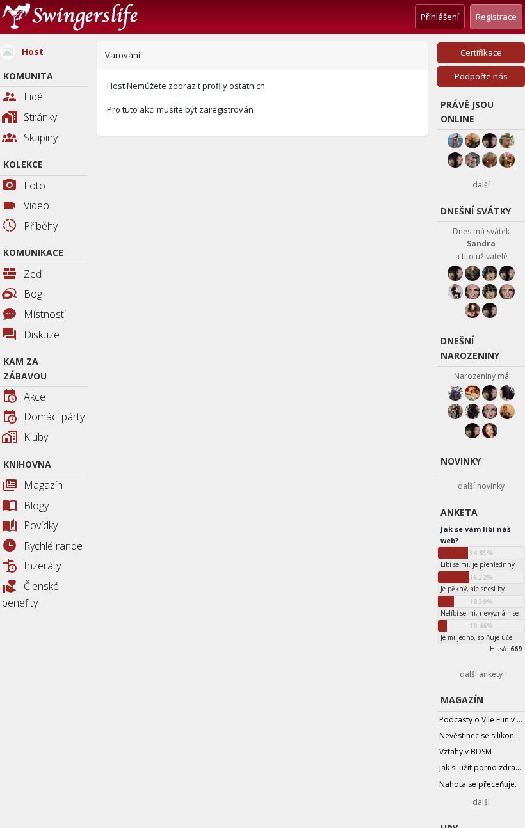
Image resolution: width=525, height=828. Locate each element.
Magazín (43, 485)
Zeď (33, 274)
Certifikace (481, 52)
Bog (33, 294)
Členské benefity (30, 594)
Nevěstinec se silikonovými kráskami (482, 735)
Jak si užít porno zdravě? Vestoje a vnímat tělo (482, 767)
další (481, 184)
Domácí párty (54, 417)
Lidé (33, 97)
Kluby (36, 437)
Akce (34, 397)
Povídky (41, 525)
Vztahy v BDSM (465, 751)
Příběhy (41, 226)
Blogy (36, 505)
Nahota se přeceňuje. (478, 784)
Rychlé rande (53, 546)
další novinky (481, 486)
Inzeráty (42, 566)
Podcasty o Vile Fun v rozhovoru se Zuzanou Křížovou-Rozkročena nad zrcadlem (482, 719)
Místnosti (45, 314)
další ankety (481, 674)
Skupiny (41, 138)
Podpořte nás (481, 76)
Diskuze (42, 335)
